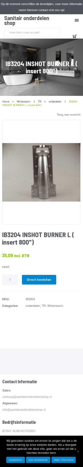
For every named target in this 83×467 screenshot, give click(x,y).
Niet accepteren (38, 459)
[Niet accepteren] (78, 451)
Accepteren (15, 459)
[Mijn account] (65, 32)
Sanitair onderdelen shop (26, 20)
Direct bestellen (39, 280)
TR (44, 305)
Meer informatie (63, 459)
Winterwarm (55, 305)
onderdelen (33, 305)
